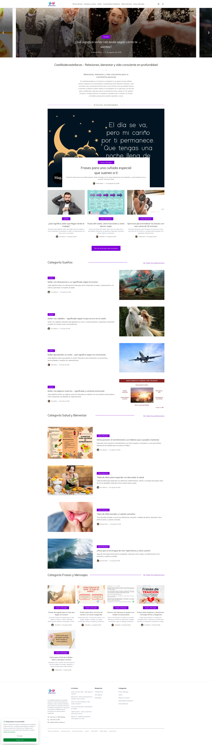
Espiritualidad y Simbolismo (111, 4)
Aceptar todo (20, 740)
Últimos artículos (77, 4)
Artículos (74, 688)
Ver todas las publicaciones (153, 263)
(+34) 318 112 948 (55, 719)
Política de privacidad (77, 731)
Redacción (98, 688)
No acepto (20, 736)
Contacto (87, 731)
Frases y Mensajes (138, 4)
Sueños (99, 4)
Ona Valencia (98, 695)
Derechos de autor (65, 731)
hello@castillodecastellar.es (57, 722)
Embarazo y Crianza (90, 4)
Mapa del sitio (112, 731)
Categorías (122, 688)
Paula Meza (98, 698)
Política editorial (103, 731)
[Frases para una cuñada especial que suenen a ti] (106, 148)
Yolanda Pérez (99, 692)
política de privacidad (9, 732)
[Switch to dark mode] (162, 3)
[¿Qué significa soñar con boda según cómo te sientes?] (106, 32)
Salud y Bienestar (126, 4)
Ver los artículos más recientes (106, 248)
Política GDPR (94, 731)
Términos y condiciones (53, 731)
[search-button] (158, 4)
